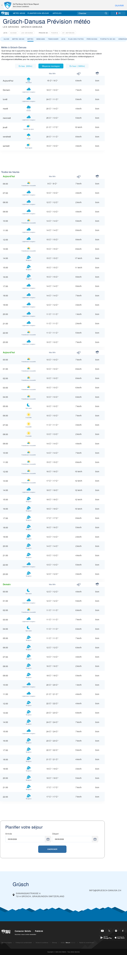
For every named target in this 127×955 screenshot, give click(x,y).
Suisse (13, 33)
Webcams (40, 39)
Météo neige (18, 39)
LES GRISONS (11, 26)
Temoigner (53, 39)
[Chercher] (106, 13)
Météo (30, 39)
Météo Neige (19, 13)
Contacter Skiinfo (23, 931)
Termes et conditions (42, 942)
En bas (25, 66)
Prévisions (92, 39)
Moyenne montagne (51, 66)
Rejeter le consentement (86, 942)
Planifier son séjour (38, 13)
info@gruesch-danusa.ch (105, 890)
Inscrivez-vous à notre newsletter (25, 934)
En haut (77, 66)
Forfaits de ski (107, 39)
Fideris (54, 33)
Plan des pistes (76, 39)
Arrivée (8, 833)
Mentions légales (6, 942)
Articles (57, 13)
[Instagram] (116, 931)
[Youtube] (102, 931)
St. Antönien (69, 33)
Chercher (52, 849)
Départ (55, 833)
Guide (6, 39)
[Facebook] (123, 931)
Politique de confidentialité (24, 942)
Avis (63, 39)
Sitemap (54, 942)
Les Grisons (27, 33)
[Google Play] (106, 937)
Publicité (39, 931)
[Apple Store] (120, 937)
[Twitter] (109, 931)
